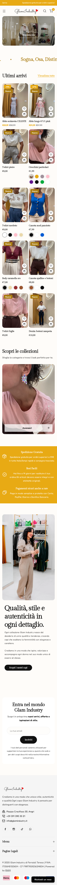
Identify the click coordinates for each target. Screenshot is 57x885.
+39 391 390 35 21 (16, 816)
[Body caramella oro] (15, 258)
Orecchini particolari (38, 167)
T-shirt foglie (8, 331)
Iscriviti (28, 739)
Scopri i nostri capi (18, 667)
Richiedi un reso (43, 879)
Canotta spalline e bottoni (41, 278)
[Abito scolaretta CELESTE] (15, 100)
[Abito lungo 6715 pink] (42, 100)
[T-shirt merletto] (15, 205)
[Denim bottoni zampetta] (42, 310)
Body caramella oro (11, 278)
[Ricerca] (44, 11)
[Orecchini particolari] (42, 146)
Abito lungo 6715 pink (39, 121)
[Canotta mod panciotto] (42, 205)
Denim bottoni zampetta (40, 331)
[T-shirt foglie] (15, 310)
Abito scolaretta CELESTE (14, 121)
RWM (8, 870)
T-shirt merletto (9, 225)
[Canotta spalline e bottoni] (42, 258)
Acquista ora (28, 35)
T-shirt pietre (8, 167)
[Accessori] (28, 399)
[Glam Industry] (26, 11)
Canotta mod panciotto (39, 225)
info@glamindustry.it (17, 820)
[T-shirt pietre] (15, 146)
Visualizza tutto (46, 76)
